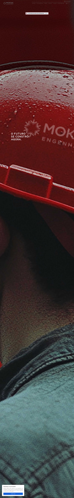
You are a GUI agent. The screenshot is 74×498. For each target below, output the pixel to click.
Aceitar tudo (13, 493)
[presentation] (1, 249)
